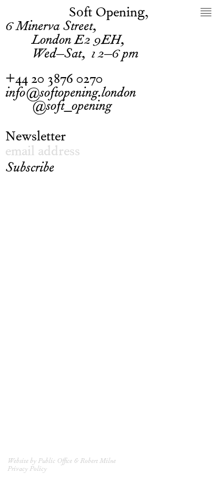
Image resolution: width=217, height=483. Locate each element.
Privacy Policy (27, 469)
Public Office (55, 462)
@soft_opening (72, 108)
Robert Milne (98, 462)
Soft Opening (107, 14)
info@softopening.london (70, 94)
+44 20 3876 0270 (54, 80)
